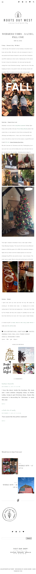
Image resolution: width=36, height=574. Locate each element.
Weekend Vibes (14, 337)
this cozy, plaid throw (27, 322)
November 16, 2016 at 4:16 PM (11, 386)
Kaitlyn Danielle (8, 384)
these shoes (15, 322)
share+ (16, 339)
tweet (3, 339)
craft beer (21, 331)
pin (11, 339)
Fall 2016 (15, 334)
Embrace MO (7, 334)
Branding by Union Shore (23, 569)
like (8, 339)
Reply (3, 404)
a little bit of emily (9, 410)
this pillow (10, 325)
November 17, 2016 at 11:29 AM (11, 413)
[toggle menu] (2, 2)
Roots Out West (9, 569)
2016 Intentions (10, 331)
